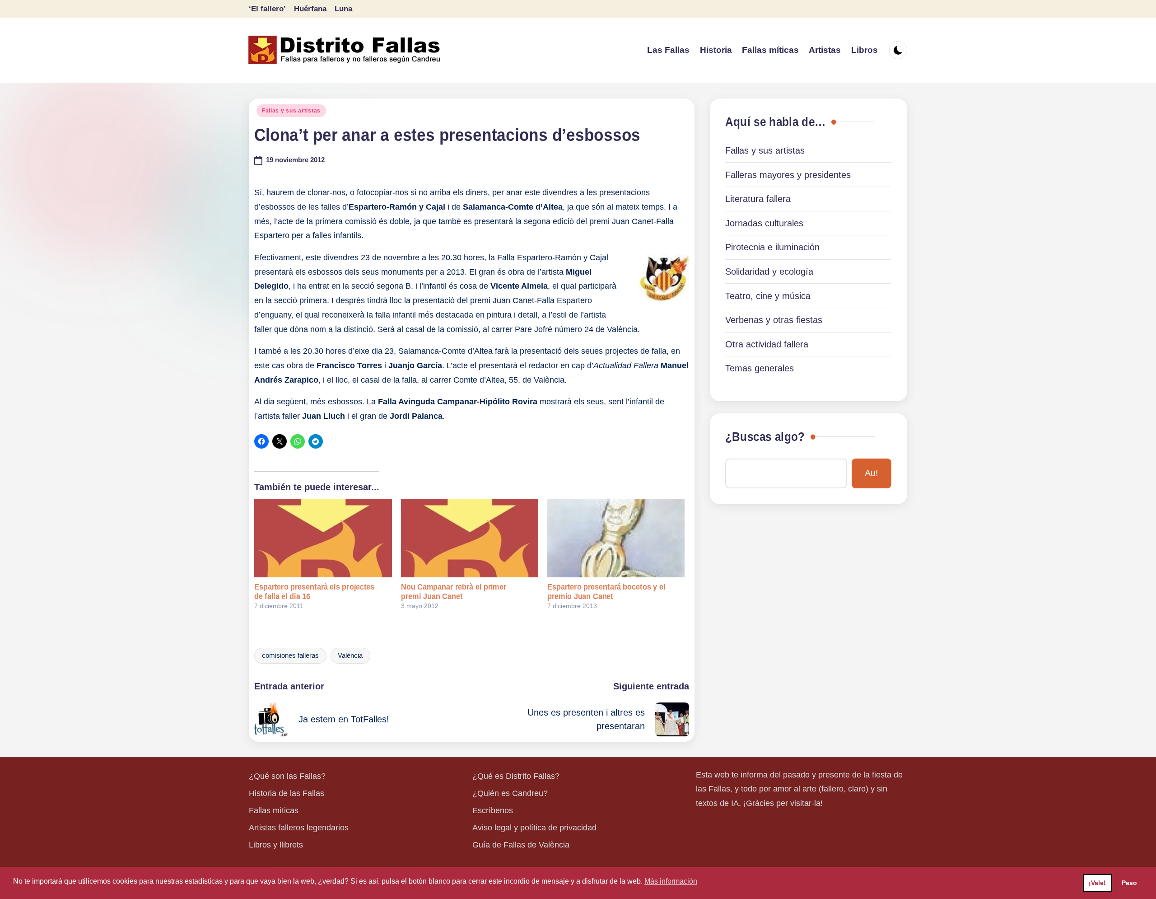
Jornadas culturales (764, 223)
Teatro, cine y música (768, 296)
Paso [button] (1129, 882)
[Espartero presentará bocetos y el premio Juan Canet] (616, 538)
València (350, 655)
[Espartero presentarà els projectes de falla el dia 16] (323, 538)
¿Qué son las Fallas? (287, 776)
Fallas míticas (273, 810)
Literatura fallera (758, 199)
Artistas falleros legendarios (299, 827)
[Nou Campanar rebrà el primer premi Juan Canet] (469, 538)
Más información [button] (670, 881)
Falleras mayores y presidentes (788, 175)
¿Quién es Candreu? (510, 793)
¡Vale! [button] (1097, 882)
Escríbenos (492, 810)
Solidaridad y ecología (769, 271)
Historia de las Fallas (286, 793)
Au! (871, 473)
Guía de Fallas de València (520, 844)
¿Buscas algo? (765, 437)
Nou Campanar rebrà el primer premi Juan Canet (453, 591)
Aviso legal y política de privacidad (534, 827)
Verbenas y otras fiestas (773, 320)
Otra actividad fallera (766, 344)
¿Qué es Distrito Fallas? (515, 776)
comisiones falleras (290, 655)
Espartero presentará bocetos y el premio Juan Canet (606, 591)
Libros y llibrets (276, 844)
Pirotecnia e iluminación (772, 247)
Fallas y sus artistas (291, 111)
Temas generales (759, 368)
